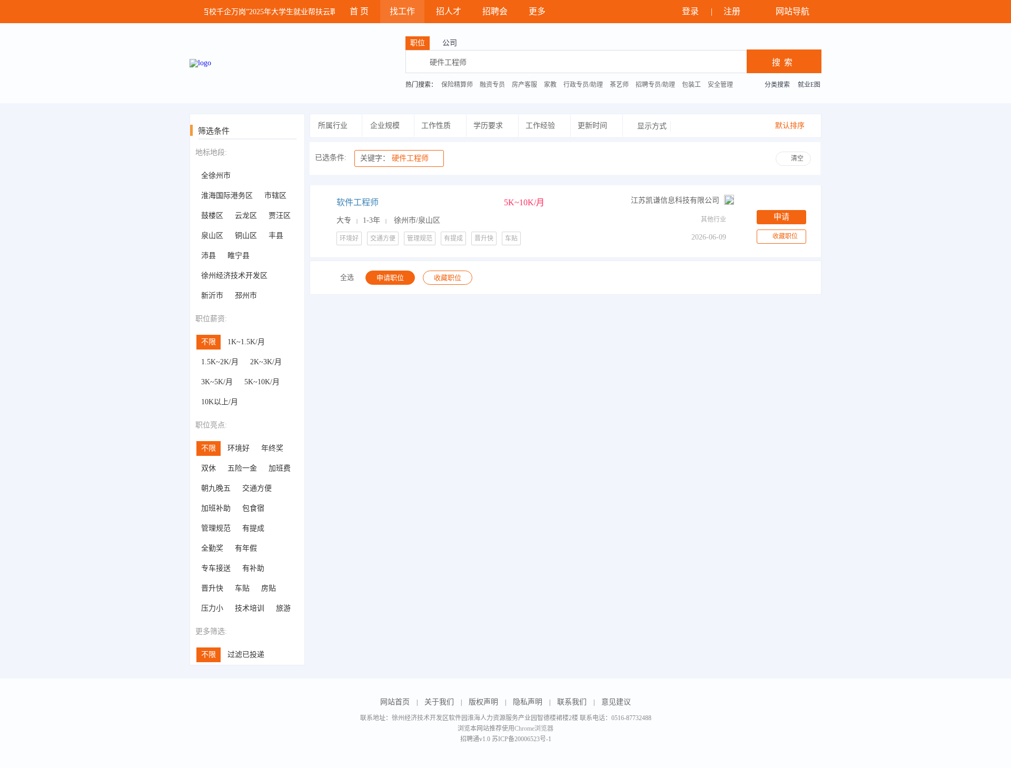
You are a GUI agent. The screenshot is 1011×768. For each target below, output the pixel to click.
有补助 (253, 568)
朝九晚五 (216, 488)
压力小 (212, 608)
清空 (797, 158)
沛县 (208, 256)
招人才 (448, 11)
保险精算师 (457, 84)
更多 (538, 11)
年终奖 (272, 448)
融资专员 (492, 84)
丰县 (276, 236)
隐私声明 (527, 702)
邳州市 (246, 296)
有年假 (246, 548)
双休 (208, 468)
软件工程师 (357, 202)
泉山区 (212, 236)
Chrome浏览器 (533, 728)
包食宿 (253, 508)
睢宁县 (238, 256)
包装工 (691, 84)
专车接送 (216, 568)
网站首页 (395, 702)
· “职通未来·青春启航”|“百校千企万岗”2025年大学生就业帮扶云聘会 (231, 12)
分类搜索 (777, 84)
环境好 (238, 448)
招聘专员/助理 (655, 84)
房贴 (268, 588)
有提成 (253, 528)
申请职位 (390, 278)
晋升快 (212, 588)
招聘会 (495, 11)
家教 (550, 84)
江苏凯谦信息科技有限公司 (675, 200)
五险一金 (242, 468)
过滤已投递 (245, 655)
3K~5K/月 (217, 382)
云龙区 (246, 216)
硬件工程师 (394, 158)
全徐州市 (216, 175)
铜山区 (246, 236)
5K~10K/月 (262, 382)
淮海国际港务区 (227, 196)
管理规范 (216, 528)
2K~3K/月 (266, 362)
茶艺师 (619, 84)
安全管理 (720, 84)
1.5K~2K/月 (220, 362)
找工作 (402, 11)
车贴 (242, 588)
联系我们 (572, 702)
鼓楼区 (212, 216)
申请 (781, 217)
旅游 (283, 608)
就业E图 (809, 84)
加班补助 (216, 508)
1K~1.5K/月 (246, 342)
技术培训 (249, 608)
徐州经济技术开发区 (234, 276)
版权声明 (483, 702)
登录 (691, 11)
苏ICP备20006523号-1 (521, 739)
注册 (732, 11)
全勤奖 (212, 548)
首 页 (359, 11)
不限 (208, 342)
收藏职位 (785, 236)
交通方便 (257, 488)
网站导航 (793, 11)
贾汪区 (280, 216)
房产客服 (524, 84)
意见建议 (616, 702)
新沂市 (212, 296)
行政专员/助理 (583, 84)
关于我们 (439, 702)
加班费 (280, 468)
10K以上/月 (219, 402)
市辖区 (275, 196)
